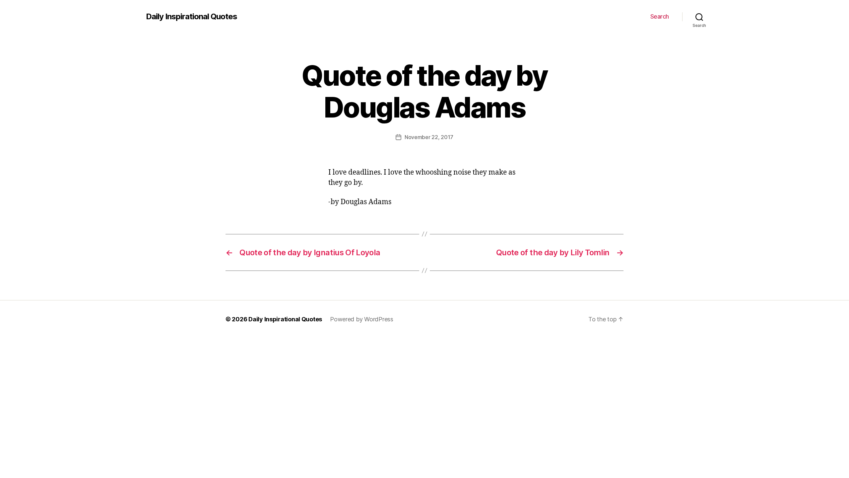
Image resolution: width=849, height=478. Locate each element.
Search (659, 16)
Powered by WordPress (361, 319)
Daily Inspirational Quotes (191, 17)
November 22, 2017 (429, 137)
